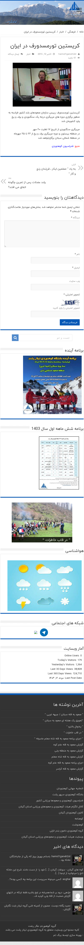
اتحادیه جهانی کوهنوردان (70, 788)
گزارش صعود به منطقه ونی (69, 750)
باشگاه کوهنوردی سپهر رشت (67, 794)
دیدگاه (75, 217)
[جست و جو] (15, 337)
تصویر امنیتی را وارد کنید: (66, 308)
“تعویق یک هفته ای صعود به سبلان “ (63, 720)
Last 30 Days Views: (62, 669)
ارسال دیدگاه (13, 54)
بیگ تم (57, 935)
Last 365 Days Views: (60, 673)
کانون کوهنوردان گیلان (71, 812)
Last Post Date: (73, 678)
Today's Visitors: (67, 660)
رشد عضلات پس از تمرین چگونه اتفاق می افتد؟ (27, 183)
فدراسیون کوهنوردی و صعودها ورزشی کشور (59, 800)
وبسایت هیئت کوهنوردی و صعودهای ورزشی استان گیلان (52, 837)
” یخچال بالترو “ (74, 726)
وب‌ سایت (74, 281)
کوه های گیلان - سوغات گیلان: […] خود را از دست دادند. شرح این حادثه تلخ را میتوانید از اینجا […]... (44, 871)
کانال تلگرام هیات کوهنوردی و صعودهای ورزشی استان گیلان (51, 806)
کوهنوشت (77, 824)
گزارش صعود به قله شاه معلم (67, 757)
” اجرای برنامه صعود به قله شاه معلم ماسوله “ (58, 738)
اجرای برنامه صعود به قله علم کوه (65, 763)
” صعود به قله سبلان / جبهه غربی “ (64, 714)
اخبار (61, 32)
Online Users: (72, 655)
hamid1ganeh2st (67, 54)
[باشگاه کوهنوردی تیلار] (42, 13)
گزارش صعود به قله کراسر (69, 769)
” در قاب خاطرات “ (56, 540)
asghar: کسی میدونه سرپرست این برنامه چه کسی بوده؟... (39, 879)
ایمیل (76, 267)
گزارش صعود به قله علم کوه (68, 744)
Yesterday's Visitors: (64, 664)
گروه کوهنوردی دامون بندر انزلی (66, 831)
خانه (81, 32)
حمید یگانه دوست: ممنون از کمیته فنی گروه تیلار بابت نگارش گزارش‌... (37, 907)
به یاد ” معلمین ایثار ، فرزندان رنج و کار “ (56, 169)
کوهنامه (79, 818)
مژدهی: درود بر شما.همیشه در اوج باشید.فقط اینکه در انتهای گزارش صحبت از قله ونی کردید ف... (38, 894)
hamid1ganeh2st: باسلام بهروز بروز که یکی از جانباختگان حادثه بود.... (40, 858)
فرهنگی (72, 32)
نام (77, 254)
